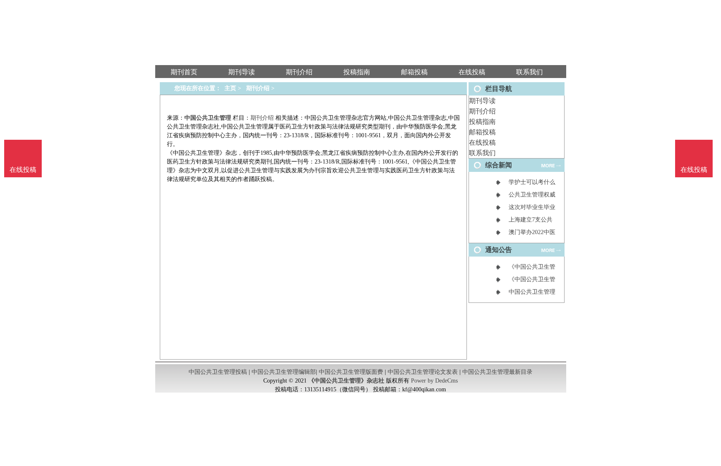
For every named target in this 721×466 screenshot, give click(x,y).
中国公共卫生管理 (207, 118)
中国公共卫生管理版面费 (351, 372)
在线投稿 (482, 142)
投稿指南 (482, 121)
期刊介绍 (482, 111)
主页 (230, 88)
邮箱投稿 (482, 132)
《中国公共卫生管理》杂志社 (346, 381)
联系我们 (482, 152)
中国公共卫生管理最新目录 (497, 372)
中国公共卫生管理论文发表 (423, 372)
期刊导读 (482, 100)
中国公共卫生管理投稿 (218, 372)
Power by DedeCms (434, 381)
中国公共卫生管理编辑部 (284, 372)
